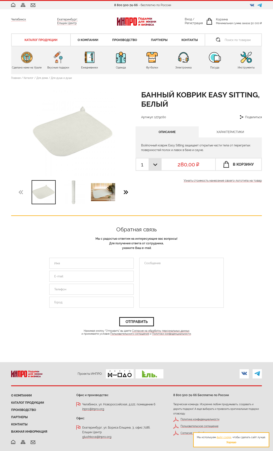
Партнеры (19, 417)
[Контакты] (33, 5)
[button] (126, 192)
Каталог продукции (27, 402)
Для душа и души (61, 77)
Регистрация (194, 24)
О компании (21, 395)
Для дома (42, 77)
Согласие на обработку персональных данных (160, 330)
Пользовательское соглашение (199, 426)
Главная (16, 77)
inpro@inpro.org (93, 409)
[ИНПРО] (136, 21)
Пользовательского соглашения (129, 333)
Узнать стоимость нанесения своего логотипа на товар (223, 180)
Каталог (28, 77)
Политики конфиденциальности (171, 333)
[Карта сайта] (23, 5)
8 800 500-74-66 (126, 5)
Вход (188, 20)
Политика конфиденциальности (200, 419)
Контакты (19, 424)
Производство (23, 410)
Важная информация (29, 431)
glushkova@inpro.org (96, 437)
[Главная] (13, 5)
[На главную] (13, 442)
